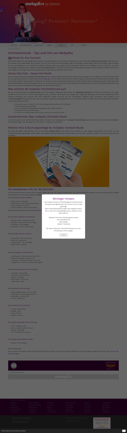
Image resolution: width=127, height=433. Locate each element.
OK (124, 430)
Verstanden (63, 235)
